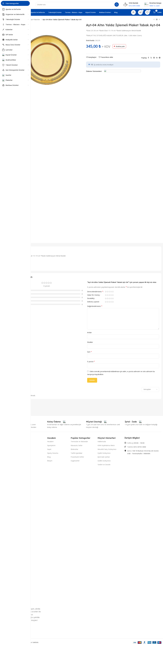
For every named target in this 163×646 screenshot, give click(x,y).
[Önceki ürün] (154, 19)
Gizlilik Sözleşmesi (104, 461)
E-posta (91, 361)
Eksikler (90, 342)
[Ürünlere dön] (156, 19)
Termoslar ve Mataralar (79, 441)
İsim (89, 352)
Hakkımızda (102, 441)
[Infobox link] (56, 421)
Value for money (93, 295)
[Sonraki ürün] (159, 19)
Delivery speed (93, 302)
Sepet (49, 449)
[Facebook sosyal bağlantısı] (148, 57)
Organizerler (75, 461)
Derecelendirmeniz (95, 292)
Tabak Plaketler (34, 19)
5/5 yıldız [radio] (113, 291)
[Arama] (116, 4)
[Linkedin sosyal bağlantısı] (156, 57)
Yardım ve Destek (104, 464)
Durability (90, 298)
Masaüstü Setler (76, 445)
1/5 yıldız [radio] (106, 291)
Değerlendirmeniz (94, 306)
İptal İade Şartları (104, 457)
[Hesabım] (133, 12)
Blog (49, 457)
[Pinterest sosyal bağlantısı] (154, 57)
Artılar (89, 332)
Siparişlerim (51, 445)
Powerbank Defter (77, 457)
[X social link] (151, 57)
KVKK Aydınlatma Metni (106, 445)
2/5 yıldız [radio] (107, 291)
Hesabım (50, 441)
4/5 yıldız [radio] (111, 291)
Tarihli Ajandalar (76, 453)
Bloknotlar (74, 449)
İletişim (49, 461)
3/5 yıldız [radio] (109, 291)
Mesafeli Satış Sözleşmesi (107, 449)
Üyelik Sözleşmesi (104, 453)
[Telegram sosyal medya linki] (159, 57)
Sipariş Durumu (52, 453)
